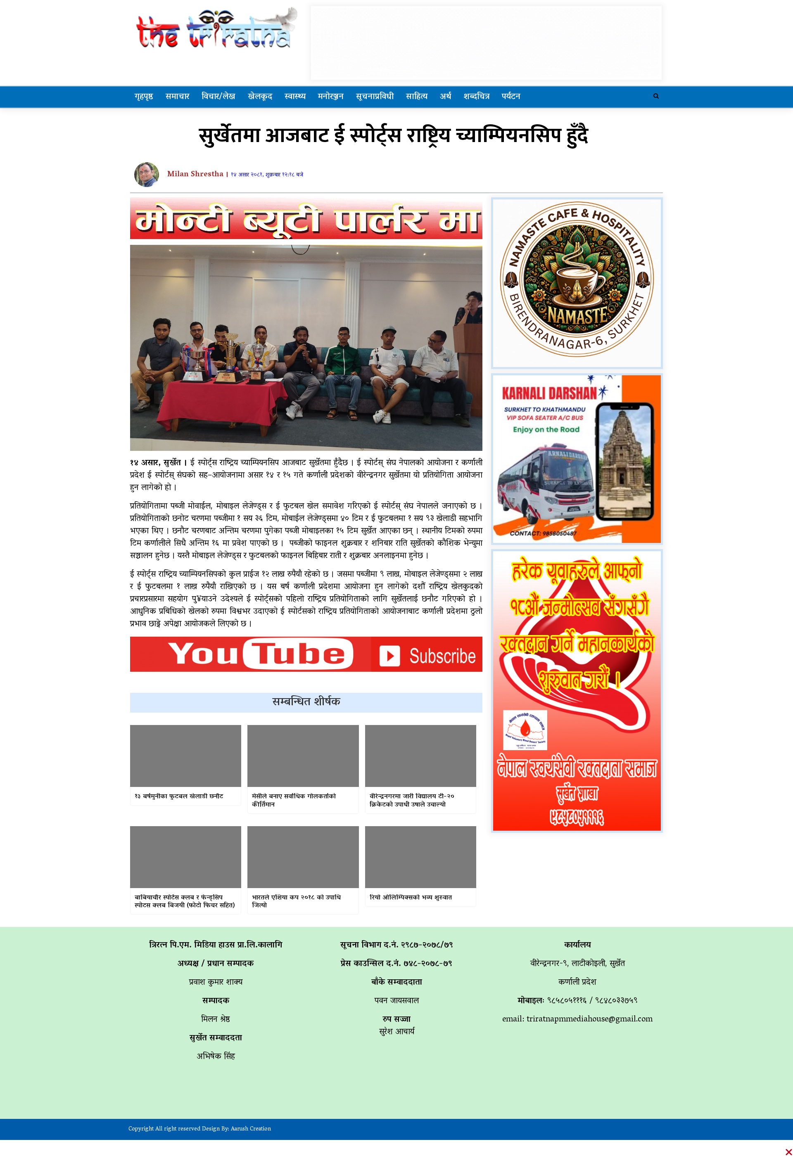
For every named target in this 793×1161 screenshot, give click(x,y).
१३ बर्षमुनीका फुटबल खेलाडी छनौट (179, 797)
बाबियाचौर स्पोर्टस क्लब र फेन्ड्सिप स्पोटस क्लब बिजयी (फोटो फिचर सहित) (185, 902)
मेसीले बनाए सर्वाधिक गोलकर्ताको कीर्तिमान (294, 801)
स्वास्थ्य (295, 97)
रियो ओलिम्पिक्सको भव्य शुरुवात (411, 898)
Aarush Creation (251, 1129)
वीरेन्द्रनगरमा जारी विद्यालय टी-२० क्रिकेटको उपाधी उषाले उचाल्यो (412, 801)
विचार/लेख (218, 97)
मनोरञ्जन (331, 97)
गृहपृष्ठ (144, 97)
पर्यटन (511, 97)
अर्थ (445, 97)
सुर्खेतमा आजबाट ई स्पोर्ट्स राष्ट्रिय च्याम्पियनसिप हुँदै (393, 135)
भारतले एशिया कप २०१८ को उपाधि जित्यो (296, 902)
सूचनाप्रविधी (375, 97)
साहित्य (416, 97)
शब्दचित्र (476, 97)
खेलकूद (260, 97)
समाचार (177, 97)
